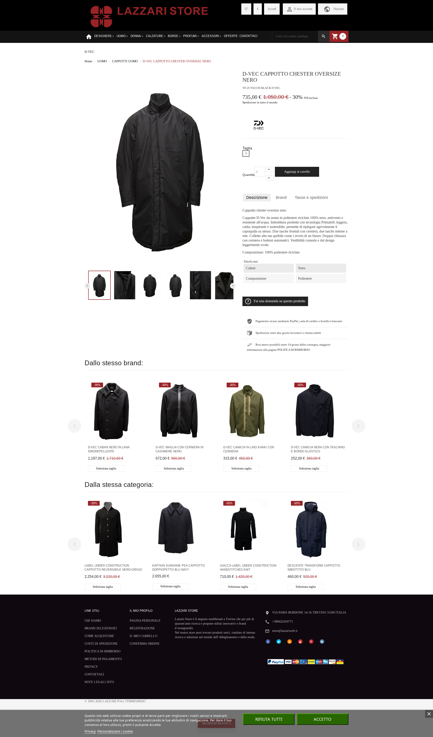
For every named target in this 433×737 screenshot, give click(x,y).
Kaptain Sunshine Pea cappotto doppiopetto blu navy (178, 567)
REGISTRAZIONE (142, 628)
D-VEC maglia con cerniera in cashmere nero (179, 449)
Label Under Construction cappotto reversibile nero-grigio (113, 567)
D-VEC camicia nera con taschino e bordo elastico (318, 449)
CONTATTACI (94, 674)
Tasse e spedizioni (311, 197)
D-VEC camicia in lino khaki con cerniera (248, 449)
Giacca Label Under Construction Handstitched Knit (248, 567)
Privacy (90, 731)
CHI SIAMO (93, 620)
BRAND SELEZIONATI (101, 628)
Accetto (322, 719)
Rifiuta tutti (268, 719)
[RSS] (289, 641)
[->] (358, 426)
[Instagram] (322, 641)
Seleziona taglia (106, 468)
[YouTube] (300, 641)
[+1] (270, 169)
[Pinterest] (311, 641)
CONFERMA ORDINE (145, 643)
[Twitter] (278, 641)
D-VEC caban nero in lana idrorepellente (108, 449)
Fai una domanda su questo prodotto (279, 301)
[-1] (270, 178)
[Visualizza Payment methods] (306, 661)
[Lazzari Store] (149, 16)
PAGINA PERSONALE (145, 620)
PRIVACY (91, 666)
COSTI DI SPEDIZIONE (101, 643)
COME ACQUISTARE (99, 636)
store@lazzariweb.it (284, 630)
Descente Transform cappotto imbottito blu (314, 567)
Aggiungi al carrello (297, 171)
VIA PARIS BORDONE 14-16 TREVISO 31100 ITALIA (309, 612)
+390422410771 (282, 621)
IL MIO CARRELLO (143, 636)
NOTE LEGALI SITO (99, 682)
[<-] (74, 426)
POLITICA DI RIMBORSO (102, 651)
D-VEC (89, 51)
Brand (281, 197)
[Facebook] (268, 641)
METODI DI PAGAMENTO (103, 659)
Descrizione (256, 197)
